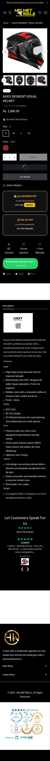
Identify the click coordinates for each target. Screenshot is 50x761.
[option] (25, 50)
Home (5, 23)
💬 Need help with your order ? (20, 264)
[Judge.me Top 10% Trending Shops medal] (37, 729)
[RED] (6, 148)
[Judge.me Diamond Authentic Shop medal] (16, 717)
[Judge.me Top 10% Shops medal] (26, 729)
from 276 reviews (25, 532)
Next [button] (45, 52)
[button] (23, 569)
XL (29, 133)
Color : (9, 142)
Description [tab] (8, 305)
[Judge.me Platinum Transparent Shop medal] (26, 717)
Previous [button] (5, 52)
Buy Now (34, 166)
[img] (25, 528)
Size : (7, 126)
